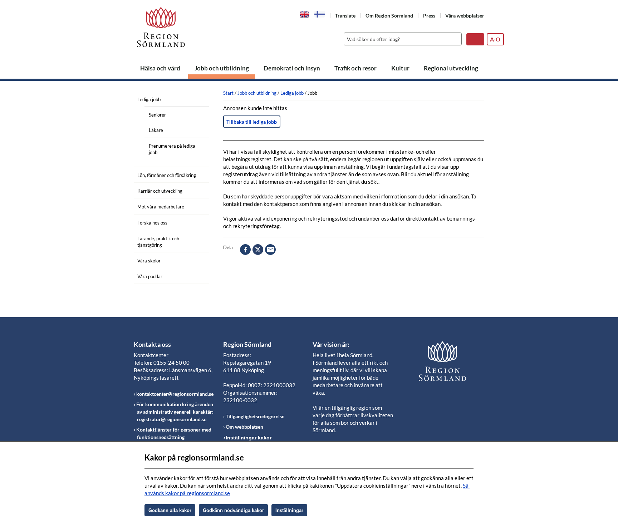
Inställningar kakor (248, 437)
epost (270, 249)
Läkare (156, 130)
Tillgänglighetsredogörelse (255, 416)
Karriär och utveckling (159, 191)
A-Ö (495, 39)
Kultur (400, 68)
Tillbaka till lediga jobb (251, 122)
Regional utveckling (451, 68)
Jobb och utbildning (222, 68)
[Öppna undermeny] (198, 98)
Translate (345, 16)
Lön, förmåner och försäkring (166, 175)
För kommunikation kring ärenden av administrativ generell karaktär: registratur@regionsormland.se (175, 411)
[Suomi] (319, 14)
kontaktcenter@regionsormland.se (175, 394)
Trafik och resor (355, 68)
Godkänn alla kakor (169, 510)
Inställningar (289, 510)
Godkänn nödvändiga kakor (233, 510)
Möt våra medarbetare (160, 207)
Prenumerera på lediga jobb (172, 149)
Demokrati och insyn (292, 68)
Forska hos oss (152, 223)
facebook (245, 249)
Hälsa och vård (160, 68)
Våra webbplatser (464, 16)
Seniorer (157, 115)
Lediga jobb (149, 99)
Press (429, 16)
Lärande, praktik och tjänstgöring (158, 242)
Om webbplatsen (244, 427)
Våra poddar (149, 276)
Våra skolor (149, 261)
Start (228, 93)
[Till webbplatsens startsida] (161, 27)
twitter (257, 249)
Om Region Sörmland (389, 16)
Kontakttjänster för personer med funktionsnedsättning (173, 433)
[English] (304, 14)
